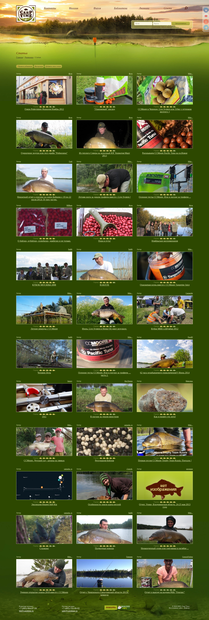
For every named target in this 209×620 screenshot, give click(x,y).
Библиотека (120, 8)
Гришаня (129, 557)
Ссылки (168, 8)
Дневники (144, 8)
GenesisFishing (187, 557)
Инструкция (39, 66)
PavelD (190, 337)
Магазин (73, 8)
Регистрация (156, 27)
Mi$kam (69, 205)
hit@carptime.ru (26, 611)
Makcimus (189, 381)
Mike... (190, 74)
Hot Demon (129, 381)
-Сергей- (129, 469)
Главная (19, 57)
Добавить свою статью (53, 66)
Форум (97, 8)
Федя (70, 74)
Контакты (50, 8)
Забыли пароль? (166, 27)
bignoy (70, 381)
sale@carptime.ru (69, 611)
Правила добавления (24, 66)
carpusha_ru (128, 425)
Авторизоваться (180, 23)
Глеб (70, 162)
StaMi (70, 249)
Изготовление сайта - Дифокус (179, 608)
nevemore (189, 469)
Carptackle (189, 293)
